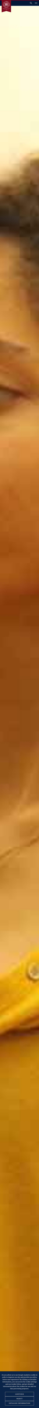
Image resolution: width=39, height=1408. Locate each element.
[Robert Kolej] (6, 5)
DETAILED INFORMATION (19, 1403)
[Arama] (31, 3)
